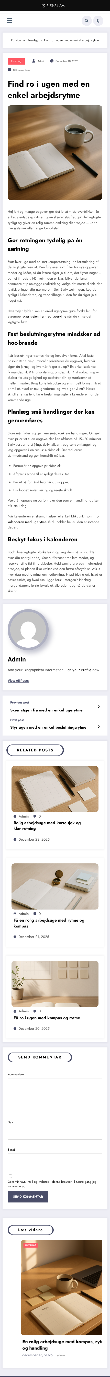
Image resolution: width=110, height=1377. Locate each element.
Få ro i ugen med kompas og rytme (47, 1018)
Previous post (19, 702)
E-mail (12, 1149)
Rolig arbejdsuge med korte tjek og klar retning (47, 825)
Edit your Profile (78, 670)
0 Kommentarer (22, 70)
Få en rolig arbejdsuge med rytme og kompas (49, 923)
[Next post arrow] (98, 727)
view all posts (18, 680)
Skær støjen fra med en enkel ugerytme (46, 710)
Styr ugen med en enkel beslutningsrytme (48, 727)
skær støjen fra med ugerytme (44, 316)
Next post (17, 720)
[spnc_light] (98, 21)
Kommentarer (16, 1074)
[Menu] (9, 20)
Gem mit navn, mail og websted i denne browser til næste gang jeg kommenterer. (52, 1184)
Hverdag (16, 61)
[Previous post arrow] (98, 707)
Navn (11, 1122)
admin (41, 61)
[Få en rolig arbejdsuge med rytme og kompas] (55, 886)
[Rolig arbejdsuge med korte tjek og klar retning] (55, 788)
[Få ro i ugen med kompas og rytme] (55, 983)
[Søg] (87, 21)
